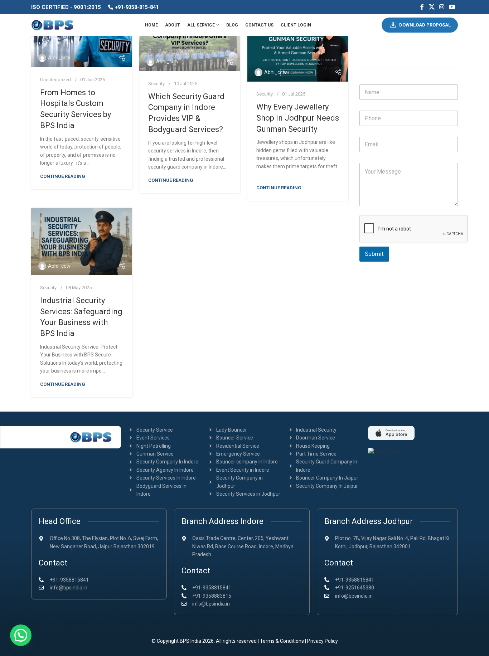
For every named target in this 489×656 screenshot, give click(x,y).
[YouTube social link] (452, 7)
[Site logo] (52, 25)
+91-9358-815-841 (137, 7)
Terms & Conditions (282, 641)
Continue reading (62, 176)
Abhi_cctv (59, 57)
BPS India (190, 641)
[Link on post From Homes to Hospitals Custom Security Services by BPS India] (81, 40)
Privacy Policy (322, 641)
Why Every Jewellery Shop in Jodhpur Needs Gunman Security (297, 117)
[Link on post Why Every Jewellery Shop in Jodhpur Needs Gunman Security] (297, 48)
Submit (374, 253)
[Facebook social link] (422, 7)
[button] (21, 635)
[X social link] (431, 7)
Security (156, 83)
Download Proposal (425, 25)
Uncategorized (55, 79)
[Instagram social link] (441, 7)
